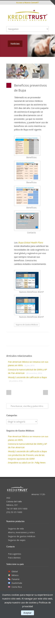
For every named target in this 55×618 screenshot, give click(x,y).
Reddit (30, 336)
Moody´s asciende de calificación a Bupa (27, 451)
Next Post (45, 392)
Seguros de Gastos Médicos (27, 324)
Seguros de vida (16, 528)
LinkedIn (25, 336)
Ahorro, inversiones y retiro (21, 532)
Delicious (41, 336)
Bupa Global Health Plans (30, 242)
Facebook (13, 336)
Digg (36, 336)
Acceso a (27, 2)
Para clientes (14, 557)
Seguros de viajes (16, 540)
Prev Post (8, 392)
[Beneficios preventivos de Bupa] (27, 71)
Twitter (19, 336)
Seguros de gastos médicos (21, 536)
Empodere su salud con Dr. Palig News (27, 462)
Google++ (13, 342)
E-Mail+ (19, 342)
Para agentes (14, 553)
